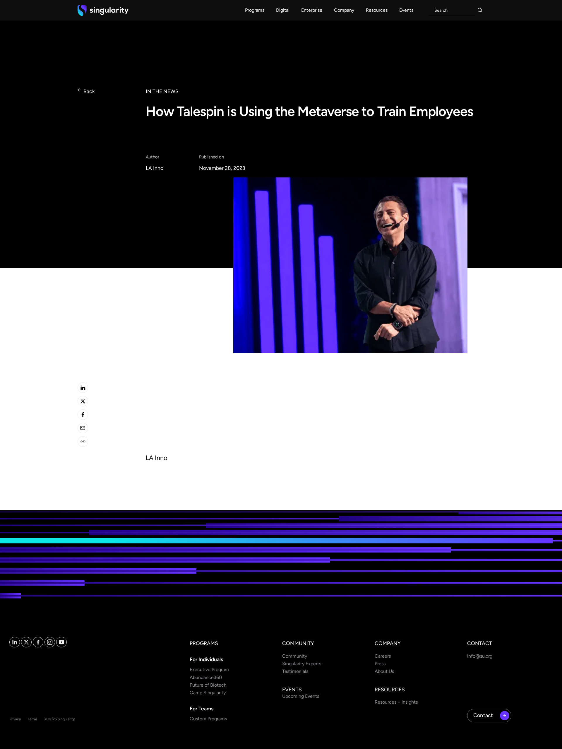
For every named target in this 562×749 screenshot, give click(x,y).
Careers (383, 656)
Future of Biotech (208, 685)
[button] (254, 10)
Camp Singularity (208, 692)
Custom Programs (208, 718)
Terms (32, 719)
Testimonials (295, 671)
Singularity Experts (301, 663)
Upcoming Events (300, 696)
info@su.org (479, 656)
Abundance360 (206, 677)
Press (380, 663)
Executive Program (209, 669)
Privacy (15, 719)
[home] (103, 10)
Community (294, 656)
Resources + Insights (396, 702)
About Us (384, 671)
